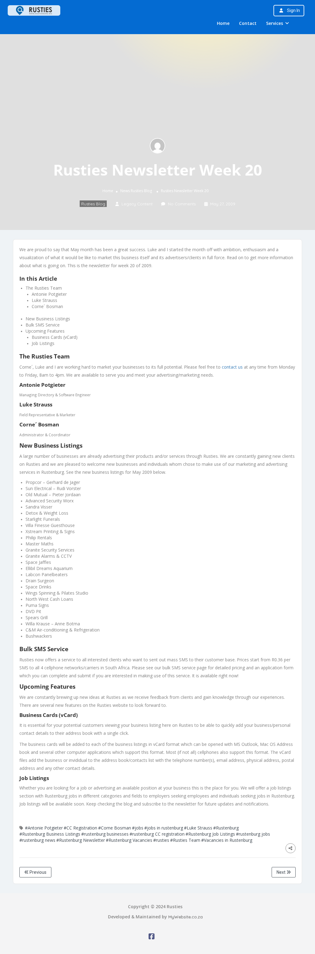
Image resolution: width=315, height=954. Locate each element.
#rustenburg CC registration (157, 834)
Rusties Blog (141, 190)
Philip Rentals (39, 537)
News (125, 190)
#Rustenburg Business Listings (49, 834)
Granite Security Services (50, 550)
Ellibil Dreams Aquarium (49, 568)
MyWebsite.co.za (185, 917)
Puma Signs (37, 605)
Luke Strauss (44, 300)
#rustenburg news (37, 840)
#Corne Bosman (114, 828)
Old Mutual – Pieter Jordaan (53, 494)
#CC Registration (80, 828)
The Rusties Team (44, 288)
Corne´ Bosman (47, 306)
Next (281, 872)
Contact (248, 23)
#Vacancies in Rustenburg (226, 840)
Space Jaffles (38, 562)
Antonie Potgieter (49, 294)
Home (223, 23)
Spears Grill (37, 617)
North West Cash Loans (49, 599)
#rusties (161, 840)
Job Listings (43, 343)
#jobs (137, 828)
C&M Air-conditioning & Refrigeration (63, 630)
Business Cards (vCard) (55, 337)
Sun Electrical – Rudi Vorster (53, 488)
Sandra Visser (39, 507)
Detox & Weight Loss (47, 513)
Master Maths (40, 544)
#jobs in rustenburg (163, 828)
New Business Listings (48, 319)
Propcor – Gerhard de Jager (53, 482)
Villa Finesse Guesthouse (50, 525)
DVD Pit (33, 611)
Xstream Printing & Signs (50, 531)
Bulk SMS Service (43, 325)
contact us (232, 367)
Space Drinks (38, 587)
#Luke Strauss (198, 828)
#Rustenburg (226, 828)
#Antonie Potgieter (44, 828)
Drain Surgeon (40, 581)
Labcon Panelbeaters (47, 574)
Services (274, 23)
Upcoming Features (45, 331)
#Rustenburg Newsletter (80, 840)
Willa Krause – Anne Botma (53, 624)
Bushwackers (39, 636)
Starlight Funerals (43, 519)
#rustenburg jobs (253, 834)
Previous (37, 872)
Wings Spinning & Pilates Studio (57, 593)
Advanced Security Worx (50, 501)
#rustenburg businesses (105, 834)
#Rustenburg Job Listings (210, 834)
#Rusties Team (185, 840)
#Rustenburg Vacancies (129, 840)
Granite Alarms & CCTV (49, 556)
